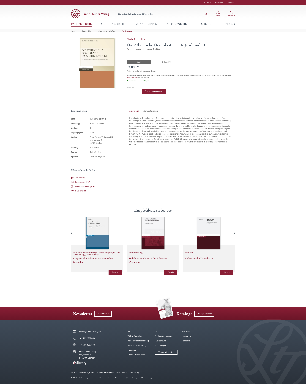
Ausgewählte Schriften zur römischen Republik (93, 260)
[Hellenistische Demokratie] (209, 233)
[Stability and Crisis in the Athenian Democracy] (153, 233)
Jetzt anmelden (102, 313)
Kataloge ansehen (204, 313)
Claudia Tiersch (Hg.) (136, 39)
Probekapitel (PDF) (82, 182)
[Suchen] (206, 14)
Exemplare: (130, 87)
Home (73, 31)
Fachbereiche (86, 31)
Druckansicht (80, 191)
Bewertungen (150, 111)
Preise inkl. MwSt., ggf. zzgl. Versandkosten (141, 71)
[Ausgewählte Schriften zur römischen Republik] (97, 233)
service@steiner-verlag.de (90, 331)
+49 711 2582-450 (87, 338)
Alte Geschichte (127, 31)
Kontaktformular (132, 77)
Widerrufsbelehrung (136, 336)
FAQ (156, 331)
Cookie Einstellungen (136, 354)
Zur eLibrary (80, 178)
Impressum (231, 2)
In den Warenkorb (156, 91)
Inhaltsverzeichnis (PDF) (85, 186)
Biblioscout (219, 2)
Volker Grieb (188, 252)
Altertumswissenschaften (106, 31)
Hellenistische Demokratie (198, 259)
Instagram (186, 336)
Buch (139, 62)
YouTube (185, 331)
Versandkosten (132, 378)
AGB (129, 331)
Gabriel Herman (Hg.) (136, 252)
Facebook (186, 340)
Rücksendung (160, 340)
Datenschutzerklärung (137, 345)
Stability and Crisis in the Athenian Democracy (148, 260)
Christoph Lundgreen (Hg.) (107, 252)
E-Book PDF (167, 62)
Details (115, 272)
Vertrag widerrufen (166, 352)
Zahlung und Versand (164, 336)
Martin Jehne (77, 252)
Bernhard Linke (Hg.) (90, 252)
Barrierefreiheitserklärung (138, 340)
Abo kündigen (160, 345)
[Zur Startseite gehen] (90, 13)
